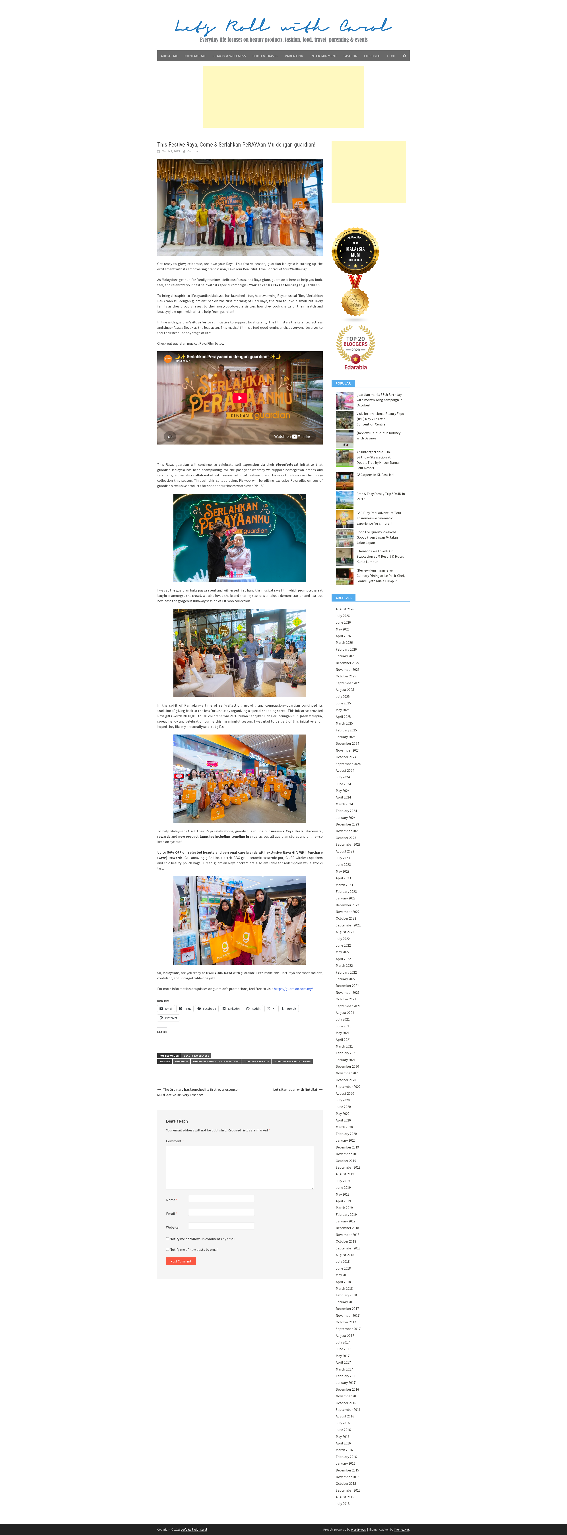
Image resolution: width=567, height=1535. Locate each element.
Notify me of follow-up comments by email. (203, 1239)
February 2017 (346, 1376)
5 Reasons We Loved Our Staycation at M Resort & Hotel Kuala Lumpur (380, 556)
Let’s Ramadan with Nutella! (295, 1089)
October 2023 (346, 837)
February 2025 (346, 730)
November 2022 (347, 911)
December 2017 (347, 1308)
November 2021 (347, 992)
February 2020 (346, 1133)
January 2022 (345, 979)
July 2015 (343, 1503)
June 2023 (343, 864)
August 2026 (345, 609)
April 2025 (343, 716)
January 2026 (345, 656)
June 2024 (343, 784)
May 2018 (343, 1275)
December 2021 (347, 985)
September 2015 (348, 1490)
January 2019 (345, 1221)
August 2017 (345, 1335)
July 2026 (343, 615)
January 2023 (345, 898)
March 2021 (344, 1046)
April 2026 (343, 636)
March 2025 (344, 723)
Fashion (350, 56)
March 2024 (344, 804)
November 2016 (347, 1396)
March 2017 (344, 1369)
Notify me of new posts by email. (194, 1249)
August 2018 (345, 1255)
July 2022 (343, 938)
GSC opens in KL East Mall (376, 474)
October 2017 (346, 1322)
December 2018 (347, 1228)
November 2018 (347, 1234)
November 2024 (347, 750)
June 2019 (343, 1187)
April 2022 (343, 959)
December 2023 (347, 824)
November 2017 (347, 1315)
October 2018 (346, 1241)
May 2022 (343, 952)
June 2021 (343, 1026)
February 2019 (346, 1214)
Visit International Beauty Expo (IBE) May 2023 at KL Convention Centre (380, 418)
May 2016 (343, 1436)
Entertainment (323, 56)
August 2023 (345, 851)
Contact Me (195, 56)
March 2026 (344, 642)
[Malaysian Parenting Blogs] (355, 298)
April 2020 (343, 1120)
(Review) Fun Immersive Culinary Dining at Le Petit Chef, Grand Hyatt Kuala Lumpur (381, 575)
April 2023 (343, 878)
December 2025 (347, 663)
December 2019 (347, 1147)
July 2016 (343, 1423)
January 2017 (345, 1382)
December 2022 (347, 905)
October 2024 (346, 757)
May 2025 (343, 710)
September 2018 (348, 1248)
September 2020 (348, 1086)
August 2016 (345, 1416)
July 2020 (343, 1100)
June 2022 (343, 945)
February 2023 (346, 891)
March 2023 (344, 885)
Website (172, 1227)
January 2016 (345, 1463)
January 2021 (345, 1059)
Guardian (181, 1061)
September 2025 (348, 683)
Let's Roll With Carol (194, 1529)
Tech (391, 56)
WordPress (358, 1529)
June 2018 (343, 1268)
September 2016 (348, 1409)
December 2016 (347, 1389)
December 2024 (347, 743)
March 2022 (344, 965)
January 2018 (345, 1302)
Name (171, 1200)
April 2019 (343, 1201)
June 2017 (343, 1349)
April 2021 (343, 1039)
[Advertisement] (283, 97)
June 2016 (343, 1429)
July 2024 (343, 777)
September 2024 (348, 764)
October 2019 (346, 1160)
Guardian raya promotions (292, 1061)
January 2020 (345, 1140)
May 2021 (343, 1032)
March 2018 (344, 1288)
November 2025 (347, 669)
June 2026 (343, 622)
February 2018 (346, 1295)
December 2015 (347, 1470)
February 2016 (346, 1456)
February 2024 (346, 810)
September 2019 (348, 1167)
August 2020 (345, 1093)
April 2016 (343, 1443)
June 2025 (343, 703)
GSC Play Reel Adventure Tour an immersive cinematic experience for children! (379, 518)
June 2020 (343, 1106)
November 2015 (347, 1477)
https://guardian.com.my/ (293, 988)
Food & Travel (265, 56)
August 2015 (345, 1497)
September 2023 (348, 844)
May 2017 (343, 1355)
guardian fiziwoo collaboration (216, 1061)
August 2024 (345, 770)
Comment (175, 1141)
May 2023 (343, 871)
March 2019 (344, 1207)
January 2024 (345, 817)
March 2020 (344, 1127)
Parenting (294, 56)
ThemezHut (401, 1529)
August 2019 (345, 1174)
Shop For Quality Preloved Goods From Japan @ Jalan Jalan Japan (377, 537)
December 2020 (347, 1066)
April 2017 (343, 1362)
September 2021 (348, 1006)
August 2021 (345, 1012)
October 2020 (346, 1080)
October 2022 (346, 918)
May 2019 (343, 1194)
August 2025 (345, 689)
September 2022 (348, 925)
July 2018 (343, 1261)
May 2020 (343, 1113)
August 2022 (345, 932)
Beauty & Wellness (229, 56)
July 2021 (343, 1019)
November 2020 (347, 1073)
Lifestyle (372, 56)
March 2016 (344, 1450)
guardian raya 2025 (256, 1061)
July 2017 (343, 1342)
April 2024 (343, 797)
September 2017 (348, 1328)
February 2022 (346, 972)
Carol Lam (193, 151)
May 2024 (343, 790)
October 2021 (346, 999)
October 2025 (346, 676)
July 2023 (343, 858)
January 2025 (345, 737)
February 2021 (346, 1053)
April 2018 (343, 1282)
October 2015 (346, 1483)
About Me (169, 56)
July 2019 (343, 1181)
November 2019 (347, 1154)
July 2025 (343, 696)
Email (171, 1213)
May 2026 (343, 629)
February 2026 (346, 649)
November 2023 (347, 831)
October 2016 (346, 1403)
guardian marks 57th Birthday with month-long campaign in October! (379, 399)
